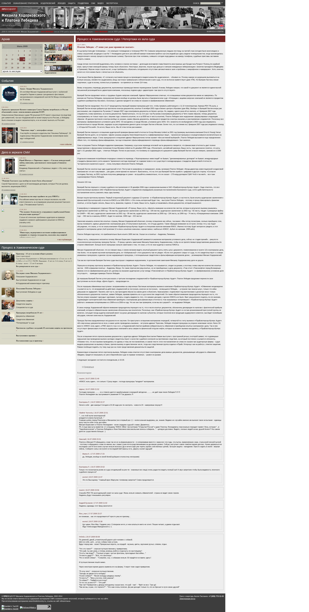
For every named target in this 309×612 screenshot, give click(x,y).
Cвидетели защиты (24, 304)
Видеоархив (50, 52)
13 (6, 59)
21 (12, 63)
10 (30, 55)
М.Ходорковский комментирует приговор (33, 283)
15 (18, 59)
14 (12, 59)
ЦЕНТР (9, 9)
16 (24, 59)
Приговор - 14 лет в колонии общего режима (34, 254)
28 (12, 68)
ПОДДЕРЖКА (83, 3)
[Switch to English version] (221, 27)
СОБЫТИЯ (6, 3)
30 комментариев (26, 226)
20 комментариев (8, 190)
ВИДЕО (101, 3)
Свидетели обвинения (25, 319)
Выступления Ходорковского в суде (30, 280)
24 (30, 63)
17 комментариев (27, 142)
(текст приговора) (23, 256)
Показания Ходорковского (26, 277)
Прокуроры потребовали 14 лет (29, 313)
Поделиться (89, 367)
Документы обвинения (25, 316)
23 (24, 63)
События (8, 80)
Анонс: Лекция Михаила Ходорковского (36, 89)
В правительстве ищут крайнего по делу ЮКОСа (39, 196)
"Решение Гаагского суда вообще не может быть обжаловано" (27, 181)
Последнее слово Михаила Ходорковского (33, 273)
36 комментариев (8, 124)
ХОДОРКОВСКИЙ (48, 3)
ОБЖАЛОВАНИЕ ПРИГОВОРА (25, 3)
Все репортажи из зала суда (27, 266)
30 (24, 68)
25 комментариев (27, 103)
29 (18, 68)
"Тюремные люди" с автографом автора (36, 130)
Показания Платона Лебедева (28, 288)
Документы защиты (24, 301)
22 (18, 63)
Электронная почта (187, 599)
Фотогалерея (50, 62)
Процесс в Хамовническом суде (23, 247)
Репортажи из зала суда (138, 39)
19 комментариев (26, 174)
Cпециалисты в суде (24, 307)
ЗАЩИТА (71, 3)
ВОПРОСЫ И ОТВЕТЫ (215, 31)
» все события (66, 144)
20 (6, 63)
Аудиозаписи (50, 73)
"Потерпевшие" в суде (25, 323)
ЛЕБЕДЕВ (62, 3)
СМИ (93, 3)
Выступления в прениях (25, 336)
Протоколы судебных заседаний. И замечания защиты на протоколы (44, 328)
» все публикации (64, 240)
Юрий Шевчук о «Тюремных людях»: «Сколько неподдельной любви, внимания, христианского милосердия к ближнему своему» (44, 162)
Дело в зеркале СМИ (16, 152)
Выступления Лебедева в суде (28, 292)
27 (6, 68)
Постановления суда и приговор (29, 341)
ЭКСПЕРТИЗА (112, 3)
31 (30, 68)
